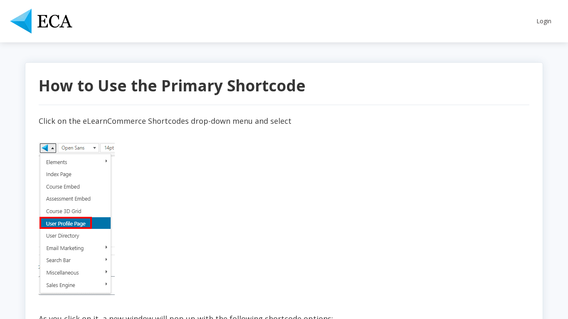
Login (543, 21)
